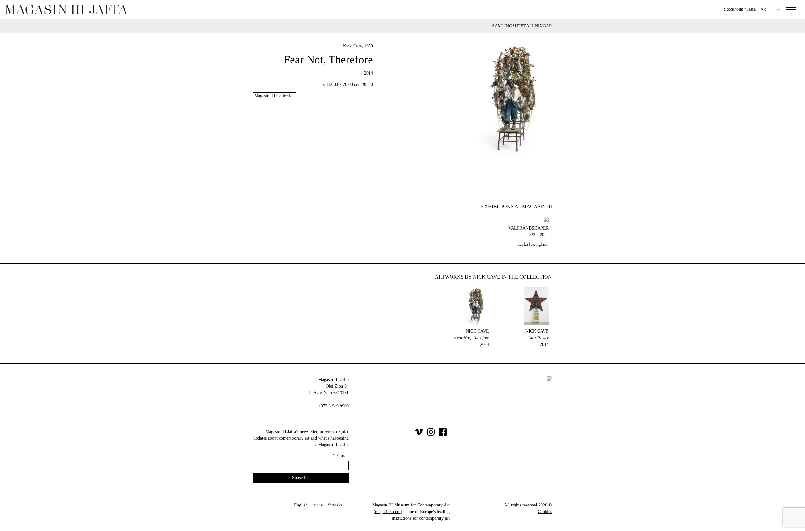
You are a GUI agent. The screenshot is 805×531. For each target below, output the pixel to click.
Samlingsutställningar (522, 26)
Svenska (335, 505)
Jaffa (751, 9)
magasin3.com (388, 511)
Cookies (545, 511)
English (301, 505)
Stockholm (733, 9)
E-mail (341, 455)
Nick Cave (352, 46)
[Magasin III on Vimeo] (419, 434)
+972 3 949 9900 (333, 406)
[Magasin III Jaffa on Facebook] (443, 434)
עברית (317, 505)
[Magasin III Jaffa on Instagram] (431, 434)
